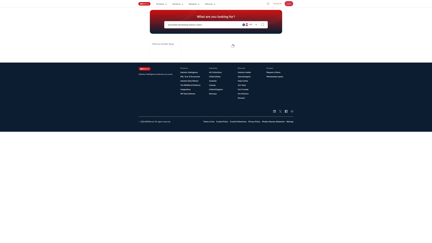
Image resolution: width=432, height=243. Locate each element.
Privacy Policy (254, 122)
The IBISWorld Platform (190, 85)
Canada (212, 85)
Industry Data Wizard (189, 81)
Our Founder (243, 90)
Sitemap (289, 122)
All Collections (215, 72)
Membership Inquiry (275, 77)
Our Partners (243, 94)
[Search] (268, 3)
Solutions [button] (176, 4)
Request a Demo (273, 72)
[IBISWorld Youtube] (292, 111)
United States (214, 77)
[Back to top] (427, 238)
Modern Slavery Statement (273, 122)
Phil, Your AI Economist (190, 77)
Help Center (243, 81)
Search (262, 25)
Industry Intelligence (189, 72)
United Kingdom (216, 90)
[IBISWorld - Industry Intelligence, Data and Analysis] (144, 5)
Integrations (185, 90)
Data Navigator (244, 77)
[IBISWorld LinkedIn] (274, 111)
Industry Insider (244, 72)
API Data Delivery (187, 94)
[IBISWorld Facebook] (286, 111)
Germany (213, 94)
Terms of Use (208, 122)
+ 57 (250, 25)
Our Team (242, 85)
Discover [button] (209, 4)
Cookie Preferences (238, 122)
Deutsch (241, 98)
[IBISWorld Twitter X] (280, 111)
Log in (289, 4)
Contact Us (277, 4)
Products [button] (160, 4)
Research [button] (193, 4)
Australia (213, 81)
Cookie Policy (222, 122)
